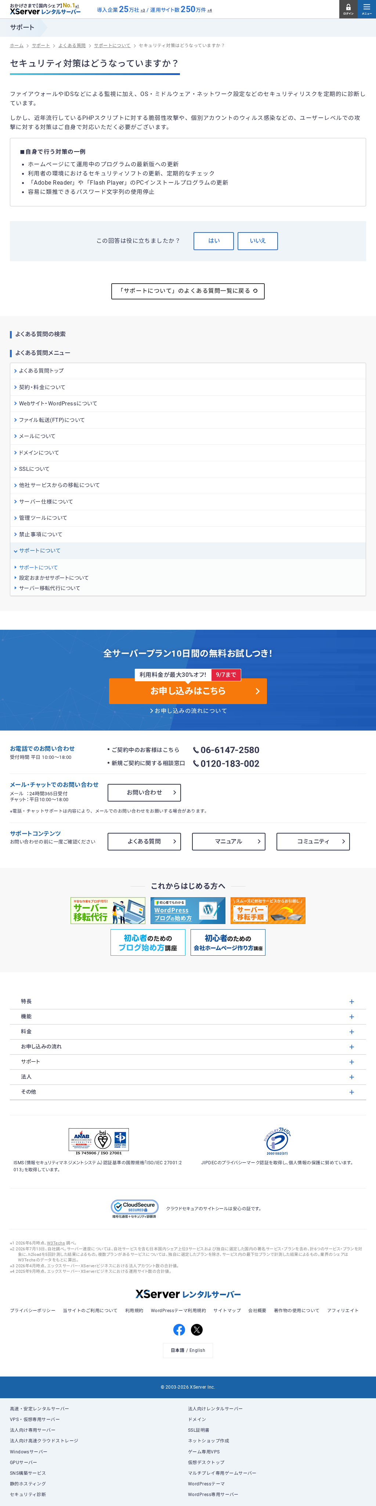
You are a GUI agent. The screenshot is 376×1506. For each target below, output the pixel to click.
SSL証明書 (199, 1430)
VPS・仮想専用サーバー (35, 1419)
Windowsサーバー (29, 1452)
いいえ (258, 240)
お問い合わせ (144, 792)
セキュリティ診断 (28, 1494)
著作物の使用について (297, 1310)
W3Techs (56, 1243)
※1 (77, 6)
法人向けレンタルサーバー (215, 1408)
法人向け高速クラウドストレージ (44, 1440)
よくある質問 (144, 841)
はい (214, 240)
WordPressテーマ (206, 1484)
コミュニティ (313, 841)
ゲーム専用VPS (204, 1452)
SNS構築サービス (28, 1473)
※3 (143, 10)
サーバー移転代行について (50, 588)
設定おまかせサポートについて (54, 578)
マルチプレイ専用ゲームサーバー (222, 1473)
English (197, 1350)
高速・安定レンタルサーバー (39, 1408)
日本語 (177, 1350)
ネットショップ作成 (208, 1440)
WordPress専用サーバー (213, 1494)
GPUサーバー (23, 1462)
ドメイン (197, 1419)
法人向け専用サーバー (33, 1430)
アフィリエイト (343, 1310)
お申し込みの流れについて (191, 711)
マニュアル (228, 841)
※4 (209, 10)
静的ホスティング (28, 1484)
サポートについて (38, 568)
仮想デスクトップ (206, 1462)
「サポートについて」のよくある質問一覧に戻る (184, 291)
